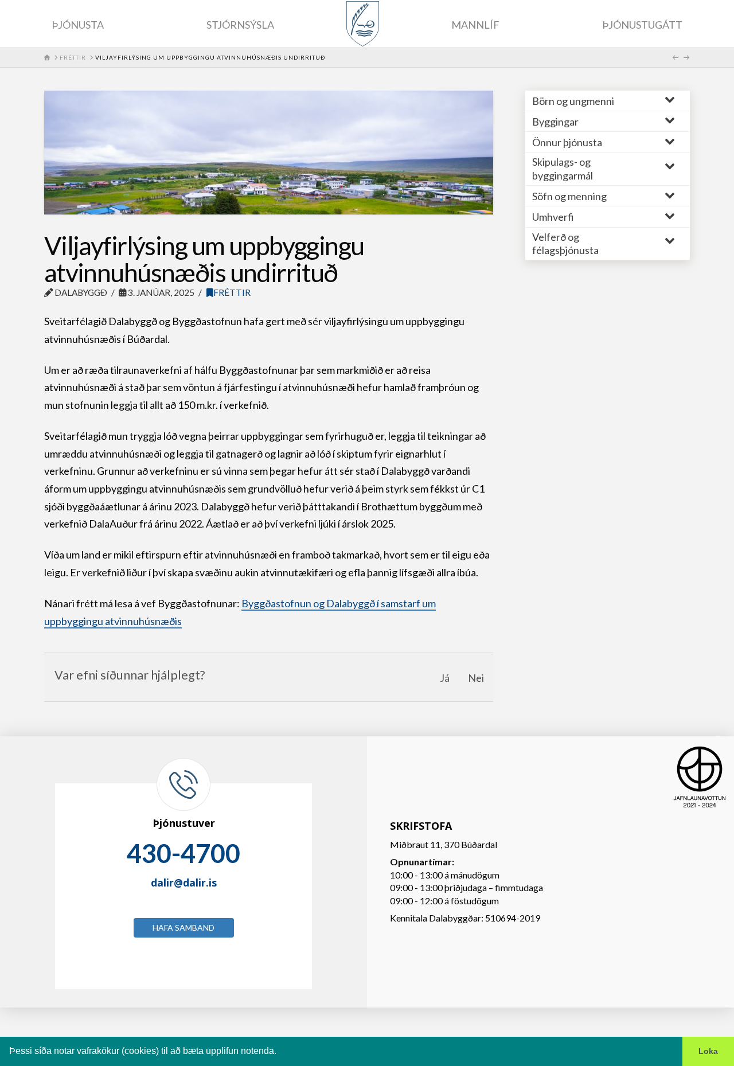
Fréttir (232, 292)
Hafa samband (183, 927)
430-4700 (183, 853)
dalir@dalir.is (184, 882)
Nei (476, 677)
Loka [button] (708, 1051)
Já (445, 677)
